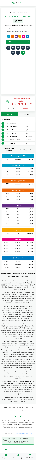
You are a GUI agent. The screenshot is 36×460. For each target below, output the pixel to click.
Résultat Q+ (30, 458)
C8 (23, 52)
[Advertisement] (18, 73)
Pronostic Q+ (18, 458)
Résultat (9, 114)
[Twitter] (20, 416)
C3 (18, 47)
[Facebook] (15, 416)
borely (9, 42)
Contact (5, 407)
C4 (23, 47)
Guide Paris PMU (14, 410)
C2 (13, 47)
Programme (6, 458)
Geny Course (29, 433)
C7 (18, 52)
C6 (13, 52)
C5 (28, 47)
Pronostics (26, 114)
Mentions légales (13, 407)
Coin (19, 3)
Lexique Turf (23, 410)
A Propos (21, 407)
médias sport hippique (19, 433)
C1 (8, 47)
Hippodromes (29, 407)
